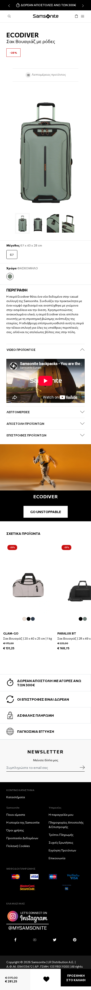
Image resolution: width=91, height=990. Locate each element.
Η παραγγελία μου (61, 814)
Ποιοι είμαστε (15, 814)
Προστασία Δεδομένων (22, 838)
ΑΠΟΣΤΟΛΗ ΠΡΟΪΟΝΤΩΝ (25, 423)
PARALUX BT (66, 633)
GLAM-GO (10, 633)
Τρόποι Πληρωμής (61, 834)
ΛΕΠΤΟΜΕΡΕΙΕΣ (18, 412)
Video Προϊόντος (21, 349)
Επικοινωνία (57, 858)
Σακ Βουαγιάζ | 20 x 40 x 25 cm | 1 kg (27, 638)
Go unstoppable (45, 512)
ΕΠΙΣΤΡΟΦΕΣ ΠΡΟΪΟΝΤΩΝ (26, 435)
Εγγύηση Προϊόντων (62, 850)
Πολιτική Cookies (18, 846)
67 (12, 254)
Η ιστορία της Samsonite (23, 822)
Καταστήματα (15, 797)
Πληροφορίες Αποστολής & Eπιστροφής (66, 825)
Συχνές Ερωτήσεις (61, 842)
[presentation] (8, 5)
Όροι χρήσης (15, 830)
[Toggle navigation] (82, 16)
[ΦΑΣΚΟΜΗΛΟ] (10, 276)
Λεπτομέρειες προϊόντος (48, 74)
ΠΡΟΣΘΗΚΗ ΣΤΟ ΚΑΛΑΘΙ (75, 978)
